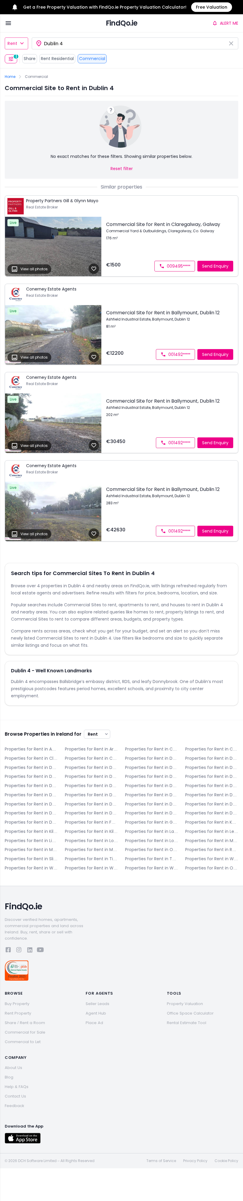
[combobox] (135, 43)
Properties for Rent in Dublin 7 (91, 785)
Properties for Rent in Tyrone (151, 858)
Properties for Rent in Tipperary (91, 858)
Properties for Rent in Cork (91, 758)
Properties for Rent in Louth (151, 840)
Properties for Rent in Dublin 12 (151, 794)
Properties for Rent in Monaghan (91, 849)
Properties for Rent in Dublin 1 (151, 767)
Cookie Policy (226, 1161)
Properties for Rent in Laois (151, 831)
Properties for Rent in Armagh (91, 749)
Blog (9, 1077)
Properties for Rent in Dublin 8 (151, 785)
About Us (13, 1067)
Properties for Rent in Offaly (151, 849)
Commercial (92, 58)
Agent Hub (96, 1013)
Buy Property (17, 1003)
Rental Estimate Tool (186, 1023)
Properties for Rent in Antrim (31, 749)
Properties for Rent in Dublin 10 (31, 794)
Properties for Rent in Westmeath (31, 868)
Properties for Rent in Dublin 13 (211, 794)
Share (30, 58)
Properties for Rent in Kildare (31, 831)
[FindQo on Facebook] (8, 950)
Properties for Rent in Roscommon (211, 849)
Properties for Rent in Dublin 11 (91, 794)
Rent (12, 43)
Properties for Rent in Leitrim (211, 831)
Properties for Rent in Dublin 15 (91, 804)
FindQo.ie (122, 23)
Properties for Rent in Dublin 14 (31, 804)
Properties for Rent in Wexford (91, 868)
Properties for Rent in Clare (31, 758)
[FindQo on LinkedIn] (29, 950)
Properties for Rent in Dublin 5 (151, 776)
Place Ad (94, 1023)
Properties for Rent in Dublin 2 (211, 767)
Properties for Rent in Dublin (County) (31, 822)
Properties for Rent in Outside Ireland (211, 868)
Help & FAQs (16, 1086)
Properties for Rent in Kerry (211, 822)
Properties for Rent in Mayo (211, 840)
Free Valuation (211, 7)
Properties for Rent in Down (31, 767)
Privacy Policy (195, 1161)
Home (10, 77)
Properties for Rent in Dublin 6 (211, 776)
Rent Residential (57, 58)
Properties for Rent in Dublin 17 (211, 804)
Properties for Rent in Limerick (31, 840)
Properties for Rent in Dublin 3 (31, 776)
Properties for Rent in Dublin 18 (31, 813)
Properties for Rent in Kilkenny (91, 831)
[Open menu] (8, 23)
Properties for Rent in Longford (91, 840)
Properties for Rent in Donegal (211, 758)
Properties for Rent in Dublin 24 (211, 813)
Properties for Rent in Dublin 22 (151, 813)
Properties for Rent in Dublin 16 (151, 804)
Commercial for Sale (25, 1032)
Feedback (14, 1105)
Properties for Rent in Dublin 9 (211, 785)
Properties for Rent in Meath (31, 849)
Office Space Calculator (190, 1013)
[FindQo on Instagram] (19, 950)
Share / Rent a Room (25, 1023)
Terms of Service (161, 1161)
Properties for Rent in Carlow (151, 749)
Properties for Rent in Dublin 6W (31, 785)
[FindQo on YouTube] (40, 950)
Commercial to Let (23, 1042)
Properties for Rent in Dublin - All (91, 767)
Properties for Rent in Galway (151, 822)
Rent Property (18, 1013)
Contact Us (15, 1096)
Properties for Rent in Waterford (211, 858)
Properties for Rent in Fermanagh (91, 822)
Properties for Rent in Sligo (31, 858)
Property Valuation (185, 1003)
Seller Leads (97, 1003)
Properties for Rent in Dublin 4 (91, 776)
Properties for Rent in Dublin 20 (91, 813)
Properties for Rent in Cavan (211, 749)
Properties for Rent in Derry (151, 758)
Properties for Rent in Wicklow (151, 868)
